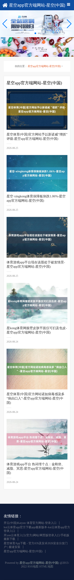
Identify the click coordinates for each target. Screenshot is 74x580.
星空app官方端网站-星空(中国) (44, 66)
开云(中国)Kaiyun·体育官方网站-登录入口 (30, 522)
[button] (69, 23)
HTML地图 (46, 566)
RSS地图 (33, 566)
